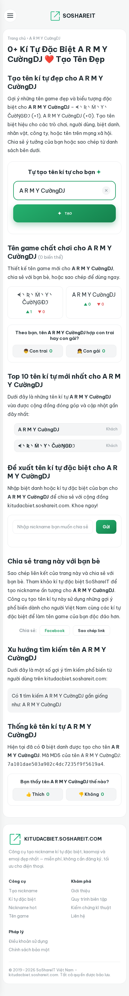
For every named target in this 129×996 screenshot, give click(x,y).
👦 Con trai (37, 351)
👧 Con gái (91, 351)
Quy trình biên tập (89, 899)
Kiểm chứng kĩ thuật (91, 907)
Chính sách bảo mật (29, 949)
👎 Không (91, 794)
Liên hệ (78, 916)
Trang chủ (17, 38)
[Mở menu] (10, 15)
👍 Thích (38, 794)
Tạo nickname (23, 891)
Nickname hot (23, 907)
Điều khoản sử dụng (28, 941)
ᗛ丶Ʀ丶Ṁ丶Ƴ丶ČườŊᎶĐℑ (35, 298)
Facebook (55, 630)
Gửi (106, 527)
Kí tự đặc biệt (22, 899)
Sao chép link (91, 630)
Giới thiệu (80, 891)
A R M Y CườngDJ (94, 294)
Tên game (19, 916)
